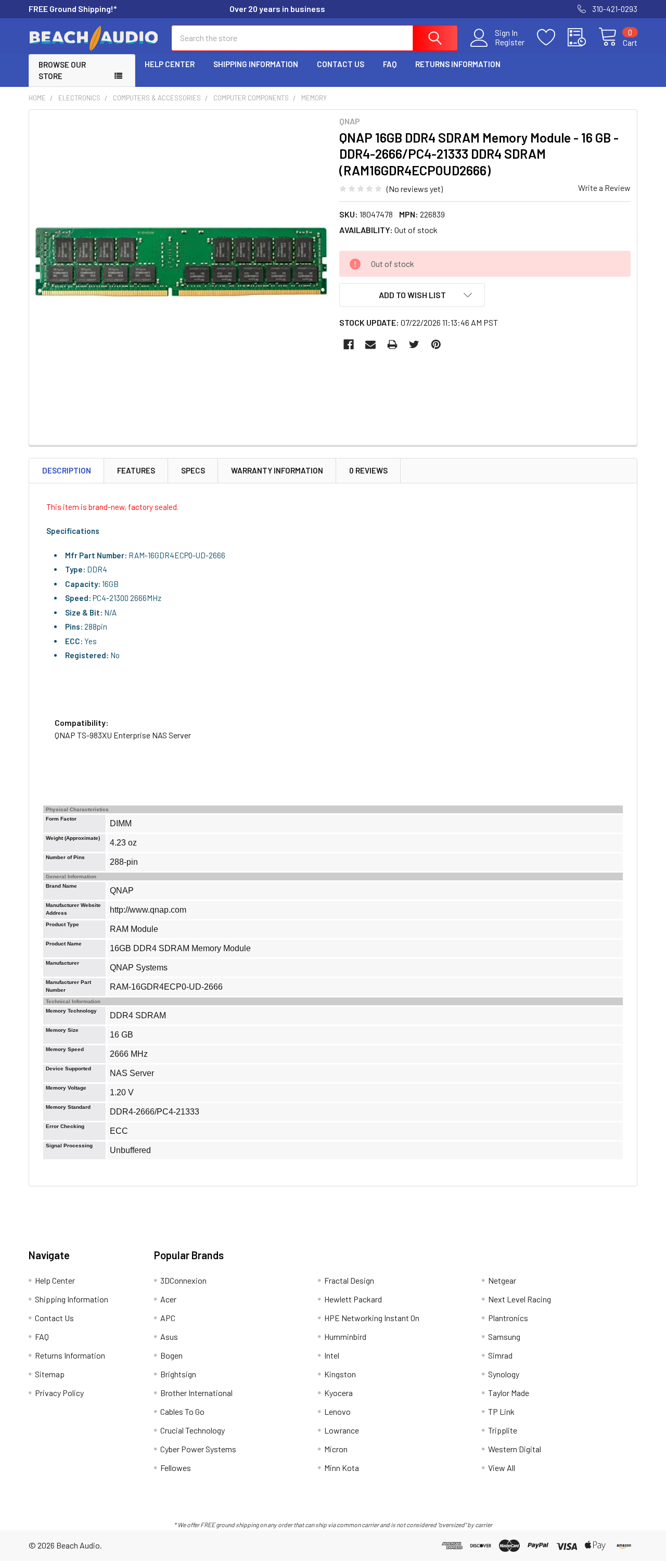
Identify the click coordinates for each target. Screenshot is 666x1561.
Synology (503, 1374)
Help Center (170, 64)
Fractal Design (349, 1280)
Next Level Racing (519, 1299)
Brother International (196, 1393)
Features (136, 470)
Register (509, 42)
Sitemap (50, 1374)
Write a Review (604, 188)
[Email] (370, 344)
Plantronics (508, 1318)
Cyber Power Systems (198, 1449)
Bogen (171, 1355)
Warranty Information (277, 470)
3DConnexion (183, 1280)
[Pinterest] (436, 344)
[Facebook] (348, 344)
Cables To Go (182, 1411)
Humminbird (345, 1336)
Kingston (340, 1374)
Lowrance (341, 1430)
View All (501, 1468)
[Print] (392, 344)
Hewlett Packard (353, 1299)
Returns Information (458, 64)
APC (167, 1318)
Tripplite (502, 1430)
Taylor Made (508, 1393)
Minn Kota (341, 1468)
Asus (169, 1336)
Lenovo (337, 1411)
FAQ (389, 64)
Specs (193, 470)
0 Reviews (368, 470)
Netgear (502, 1280)
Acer (168, 1299)
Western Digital (514, 1449)
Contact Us (340, 64)
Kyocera (338, 1393)
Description (66, 470)
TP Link (501, 1411)
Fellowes (175, 1468)
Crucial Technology (192, 1430)
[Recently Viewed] (583, 37)
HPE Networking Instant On (371, 1318)
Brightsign (178, 1374)
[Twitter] (414, 344)
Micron (336, 1449)
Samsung (504, 1336)
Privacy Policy (59, 1393)
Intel (331, 1355)
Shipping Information (255, 64)
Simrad (500, 1355)
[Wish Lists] (552, 37)
